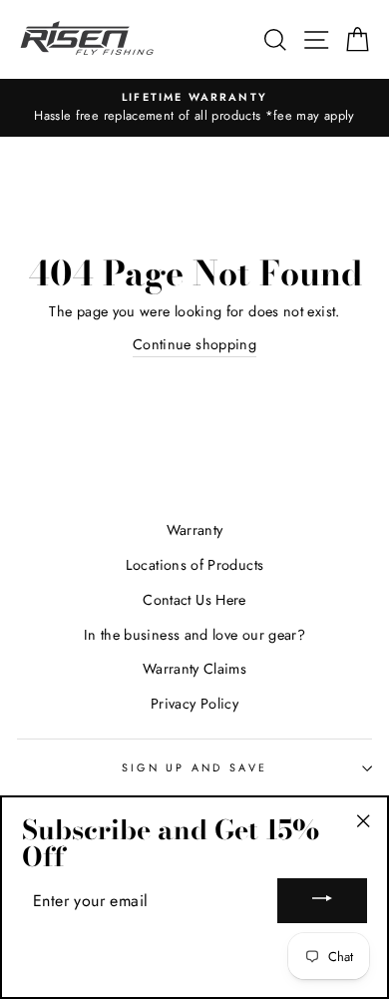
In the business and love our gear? (194, 635)
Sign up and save (194, 767)
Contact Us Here (194, 600)
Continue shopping (194, 344)
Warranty (195, 530)
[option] (194, 108)
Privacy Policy (194, 704)
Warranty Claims (194, 669)
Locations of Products (195, 565)
